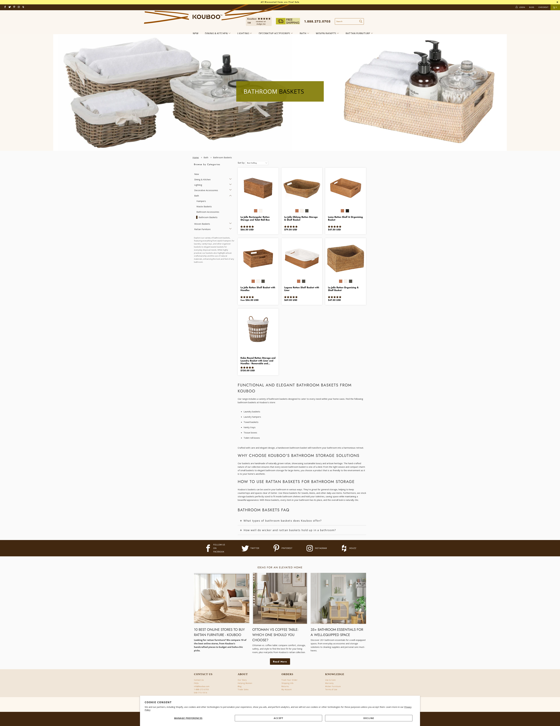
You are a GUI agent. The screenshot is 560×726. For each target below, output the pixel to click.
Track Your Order (289, 680)
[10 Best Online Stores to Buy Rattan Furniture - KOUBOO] (221, 598)
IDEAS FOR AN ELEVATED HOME (280, 567)
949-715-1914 (200, 692)
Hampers (201, 201)
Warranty (329, 683)
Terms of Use (331, 689)
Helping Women (245, 683)
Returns (285, 686)
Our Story (242, 680)
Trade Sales (243, 689)
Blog (240, 686)
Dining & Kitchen (216, 33)
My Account (286, 689)
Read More (280, 661)
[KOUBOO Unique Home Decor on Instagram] (18, 7)
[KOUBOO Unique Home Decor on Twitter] (9, 7)
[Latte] (350, 212)
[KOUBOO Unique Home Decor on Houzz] (23, 7)
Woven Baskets (326, 33)
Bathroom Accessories (207, 211)
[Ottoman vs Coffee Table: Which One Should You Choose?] (280, 598)
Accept (278, 718)
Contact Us (199, 680)
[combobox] (349, 21)
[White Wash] (260, 211)
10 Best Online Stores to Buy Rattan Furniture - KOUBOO (219, 632)
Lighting (243, 33)
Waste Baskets (204, 206)
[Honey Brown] (255, 211)
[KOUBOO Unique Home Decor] (207, 15)
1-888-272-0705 (201, 689)
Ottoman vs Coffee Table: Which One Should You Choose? (275, 635)
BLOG (532, 7)
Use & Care (330, 680)
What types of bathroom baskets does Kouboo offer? (283, 520)
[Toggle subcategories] (230, 179)
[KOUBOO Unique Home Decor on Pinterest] (14, 7)
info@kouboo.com (202, 686)
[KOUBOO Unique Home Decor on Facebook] (5, 7)
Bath (303, 33)
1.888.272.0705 (317, 21)
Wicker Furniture (333, 686)
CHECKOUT (543, 7)
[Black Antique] (347, 211)
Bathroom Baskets (222, 157)
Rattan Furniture (358, 33)
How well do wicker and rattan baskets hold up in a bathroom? (290, 530)
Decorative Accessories (275, 33)
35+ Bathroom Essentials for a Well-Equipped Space (337, 632)
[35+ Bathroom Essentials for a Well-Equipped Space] (338, 598)
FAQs (196, 683)
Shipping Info (287, 683)
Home (195, 157)
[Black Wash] (307, 211)
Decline (368, 718)
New (195, 33)
